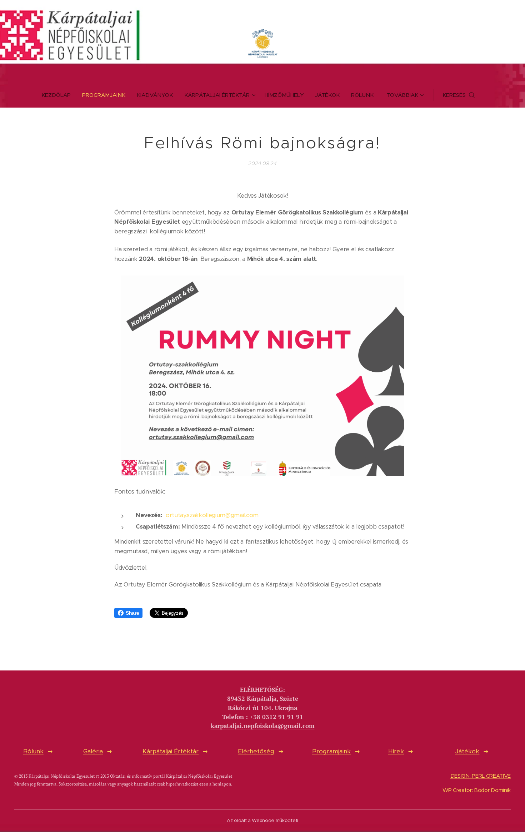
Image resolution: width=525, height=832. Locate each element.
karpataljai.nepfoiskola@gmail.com (263, 726)
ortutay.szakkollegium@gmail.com (212, 515)
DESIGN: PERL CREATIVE (480, 775)
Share (132, 613)
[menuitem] (58, 95)
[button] (459, 95)
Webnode (263, 820)
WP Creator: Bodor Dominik (476, 790)
